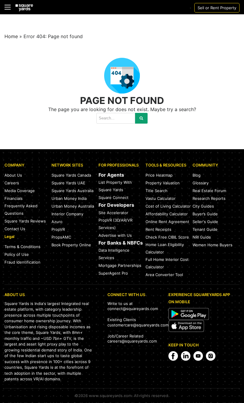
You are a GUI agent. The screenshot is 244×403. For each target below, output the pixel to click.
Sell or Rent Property (217, 7)
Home (11, 36)
